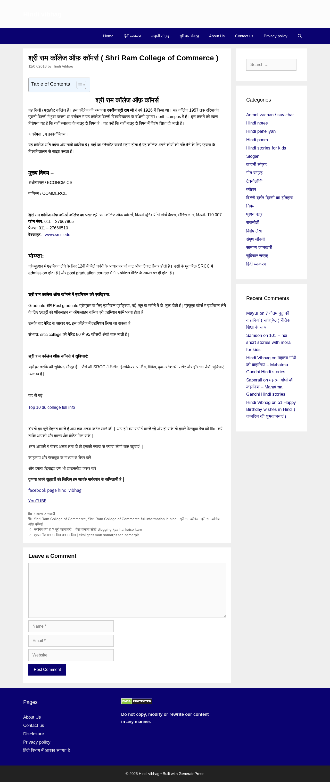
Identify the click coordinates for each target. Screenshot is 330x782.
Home (108, 36)
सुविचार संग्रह (189, 36)
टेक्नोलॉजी (254, 181)
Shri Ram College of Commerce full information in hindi (132, 519)
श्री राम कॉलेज (189, 519)
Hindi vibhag (42, 14)
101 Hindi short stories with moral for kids (269, 342)
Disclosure (33, 733)
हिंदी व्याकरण (132, 36)
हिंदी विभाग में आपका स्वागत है (46, 750)
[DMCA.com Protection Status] (136, 703)
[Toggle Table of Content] (79, 84)
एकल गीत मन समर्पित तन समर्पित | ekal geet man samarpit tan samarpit (86, 535)
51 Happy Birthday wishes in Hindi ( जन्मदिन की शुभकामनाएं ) (271, 409)
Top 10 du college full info (52, 407)
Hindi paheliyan (261, 131)
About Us (217, 36)
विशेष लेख (254, 231)
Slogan (252, 156)
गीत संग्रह (254, 172)
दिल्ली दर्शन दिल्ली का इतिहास (269, 197)
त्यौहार (251, 189)
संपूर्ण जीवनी (255, 239)
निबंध (250, 206)
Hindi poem (257, 139)
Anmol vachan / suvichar (270, 114)
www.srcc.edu (57, 234)
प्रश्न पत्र (254, 214)
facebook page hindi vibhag (54, 490)
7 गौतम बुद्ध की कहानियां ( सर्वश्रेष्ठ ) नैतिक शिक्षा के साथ (268, 320)
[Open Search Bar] (300, 36)
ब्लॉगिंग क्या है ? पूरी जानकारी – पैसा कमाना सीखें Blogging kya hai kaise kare (88, 529)
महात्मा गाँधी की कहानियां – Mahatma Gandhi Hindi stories (271, 364)
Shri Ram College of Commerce (60, 519)
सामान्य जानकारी (44, 514)
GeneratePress (191, 773)
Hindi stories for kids (266, 148)
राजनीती (252, 222)
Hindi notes (257, 123)
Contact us (244, 36)
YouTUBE (37, 501)
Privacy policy (275, 36)
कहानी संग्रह (160, 36)
